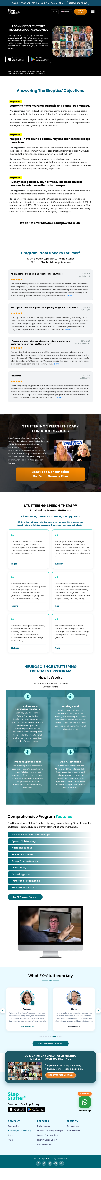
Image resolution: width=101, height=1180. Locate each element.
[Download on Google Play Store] (36, 1109)
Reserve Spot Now (78, 3)
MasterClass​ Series (22, 854)
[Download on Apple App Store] (17, 1109)
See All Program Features (25, 897)
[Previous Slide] (2, 1011)
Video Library (19, 867)
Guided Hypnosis (21, 874)
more (69, 295)
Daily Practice (43, 1126)
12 (60, 1036)
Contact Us (13, 1126)
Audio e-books (44, 1144)
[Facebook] (38, 1163)
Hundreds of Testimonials (26, 880)
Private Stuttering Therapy (50, 1130)
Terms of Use (73, 1126)
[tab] (49, 835)
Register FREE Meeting (60, 1075)
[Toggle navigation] (90, 11)
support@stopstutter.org (20, 1131)
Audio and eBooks (22, 847)
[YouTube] (55, 1163)
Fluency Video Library (47, 1140)
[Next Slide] (98, 1011)
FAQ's (10, 1140)
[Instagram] (50, 1163)
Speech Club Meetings (24, 841)
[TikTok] (44, 1163)
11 (58, 1036)
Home (10, 1135)
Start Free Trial (80, 12)
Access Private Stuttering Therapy (31, 834)
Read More (26, 1026)
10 (55, 1036)
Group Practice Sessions (25, 861)
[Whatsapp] (61, 1163)
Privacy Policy (73, 1130)
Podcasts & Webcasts (24, 887)
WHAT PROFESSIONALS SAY (51, 1043)
